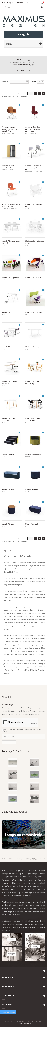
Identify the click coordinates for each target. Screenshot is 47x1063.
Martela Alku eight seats (11, 278)
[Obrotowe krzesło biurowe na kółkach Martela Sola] (11, 113)
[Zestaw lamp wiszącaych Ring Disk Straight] (13, 762)
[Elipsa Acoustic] (13, 774)
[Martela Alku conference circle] (35, 190)
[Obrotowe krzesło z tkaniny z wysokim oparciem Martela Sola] (35, 113)
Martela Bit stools (31, 489)
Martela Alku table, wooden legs (32, 383)
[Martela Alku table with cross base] (11, 368)
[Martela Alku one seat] (35, 298)
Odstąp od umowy (8, 1012)
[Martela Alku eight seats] (11, 264)
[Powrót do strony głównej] (18, 71)
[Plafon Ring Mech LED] (34, 774)
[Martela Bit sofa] (11, 475)
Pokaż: (33, 82)
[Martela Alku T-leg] (35, 333)
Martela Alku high (8, 312)
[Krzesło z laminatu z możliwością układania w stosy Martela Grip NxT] (35, 152)
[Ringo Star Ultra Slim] (34, 786)
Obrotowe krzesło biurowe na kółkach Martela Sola (9, 129)
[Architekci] (12, 939)
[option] (23, 770)
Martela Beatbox (8, 455)
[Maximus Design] (23, 21)
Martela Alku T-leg (32, 347)
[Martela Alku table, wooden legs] (35, 368)
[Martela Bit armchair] (35, 441)
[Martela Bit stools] (35, 475)
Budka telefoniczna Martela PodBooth (9, 167)
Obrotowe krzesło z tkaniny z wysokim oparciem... (32, 129)
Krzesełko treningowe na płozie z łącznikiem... (11, 205)
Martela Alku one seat (33, 312)
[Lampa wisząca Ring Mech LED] (13, 798)
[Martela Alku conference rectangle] (11, 227)
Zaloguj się (7, 3)
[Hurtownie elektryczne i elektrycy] (12, 953)
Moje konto (8, 1004)
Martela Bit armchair (33, 455)
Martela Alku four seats (34, 278)
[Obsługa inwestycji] (35, 947)
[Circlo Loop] (34, 762)
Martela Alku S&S (8, 347)
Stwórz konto (18, 3)
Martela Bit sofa (8, 489)
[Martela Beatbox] (11, 441)
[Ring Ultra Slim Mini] (13, 786)
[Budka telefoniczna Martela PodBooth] (11, 152)
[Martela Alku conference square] (35, 227)
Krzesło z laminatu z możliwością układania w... (34, 168)
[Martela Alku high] (11, 298)
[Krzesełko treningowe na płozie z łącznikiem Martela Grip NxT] (11, 190)
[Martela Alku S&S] (11, 333)
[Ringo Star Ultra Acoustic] (34, 798)
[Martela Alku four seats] (35, 264)
